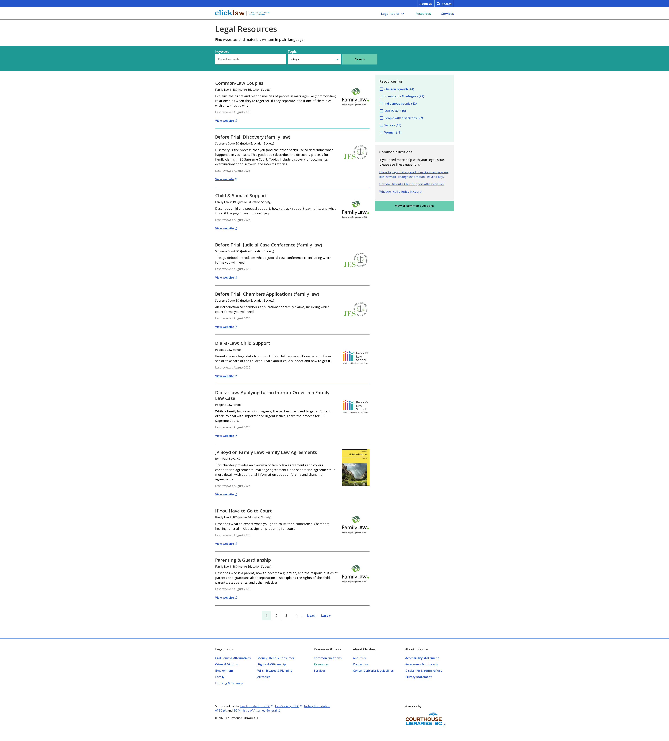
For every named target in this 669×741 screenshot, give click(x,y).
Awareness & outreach (421, 664)
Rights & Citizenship (271, 664)
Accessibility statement (422, 658)
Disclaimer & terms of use (423, 670)
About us (426, 4)
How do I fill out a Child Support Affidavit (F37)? (411, 184)
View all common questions (414, 206)
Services (447, 14)
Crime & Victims (226, 664)
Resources (423, 14)
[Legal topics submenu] (402, 13)
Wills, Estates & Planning (274, 670)
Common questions (328, 658)
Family (219, 677)
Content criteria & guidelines (373, 670)
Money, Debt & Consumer (275, 658)
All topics (263, 677)
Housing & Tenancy (229, 683)
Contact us (361, 664)
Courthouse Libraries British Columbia (259, 13)
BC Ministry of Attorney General (255, 710)
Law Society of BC (287, 706)
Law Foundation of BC (255, 706)
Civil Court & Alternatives (233, 658)
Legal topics (390, 14)
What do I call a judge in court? (400, 191)
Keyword (222, 51)
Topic (292, 51)
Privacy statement (418, 677)
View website (224, 121)
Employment (224, 670)
